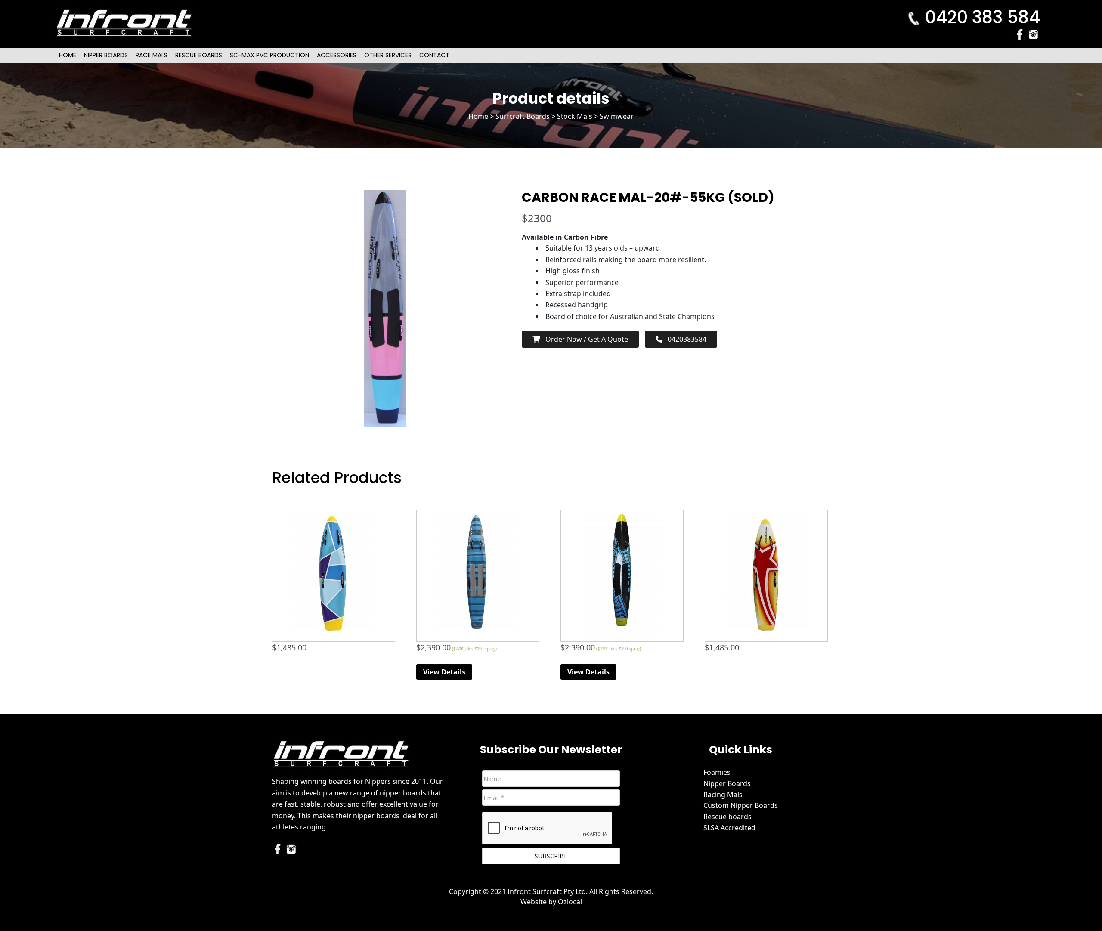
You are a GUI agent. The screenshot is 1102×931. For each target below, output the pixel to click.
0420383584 (684, 339)
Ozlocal (570, 901)
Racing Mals (723, 794)
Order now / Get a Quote (584, 339)
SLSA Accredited (729, 827)
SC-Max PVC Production (269, 55)
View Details (444, 672)
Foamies (717, 772)
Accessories (336, 55)
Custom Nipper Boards (740, 805)
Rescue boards (727, 816)
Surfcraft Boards (522, 116)
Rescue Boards (198, 55)
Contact (434, 55)
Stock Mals (574, 116)
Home (67, 55)
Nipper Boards (106, 55)
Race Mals (151, 55)
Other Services (388, 55)
